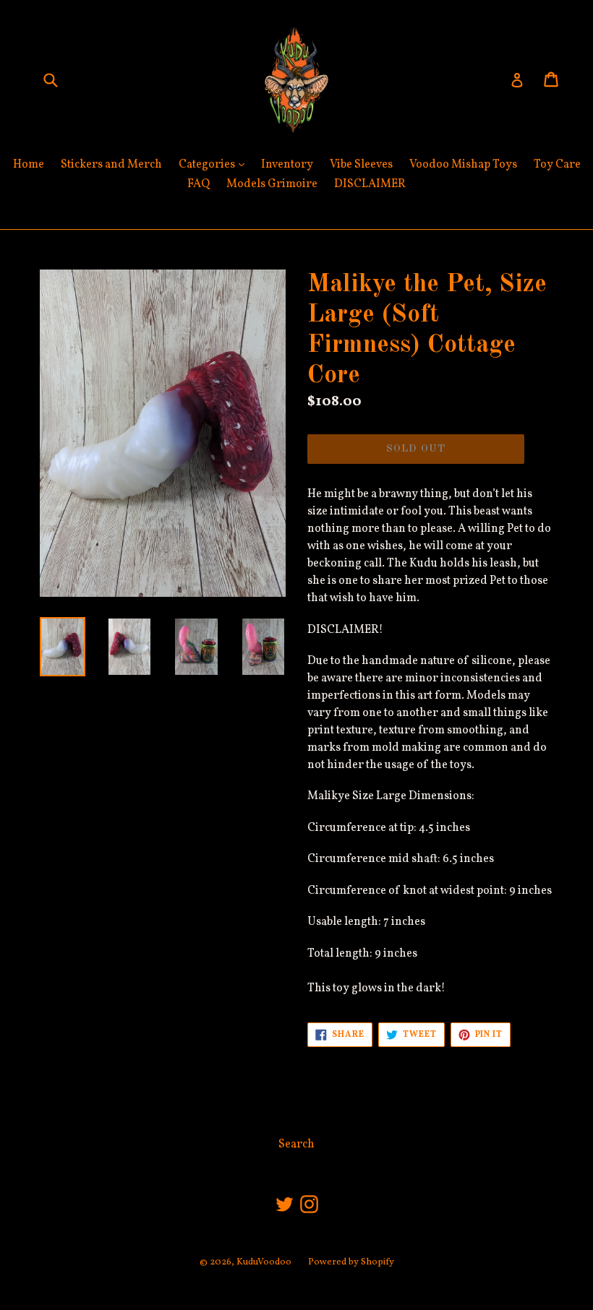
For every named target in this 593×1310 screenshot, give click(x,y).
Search (296, 1144)
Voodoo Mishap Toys (463, 165)
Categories (215, 164)
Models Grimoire (271, 184)
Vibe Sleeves (361, 165)
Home (28, 165)
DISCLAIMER (370, 184)
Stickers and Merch (111, 165)
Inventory (287, 165)
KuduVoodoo (263, 1262)
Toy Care (557, 165)
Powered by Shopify (351, 1262)
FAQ (198, 184)
